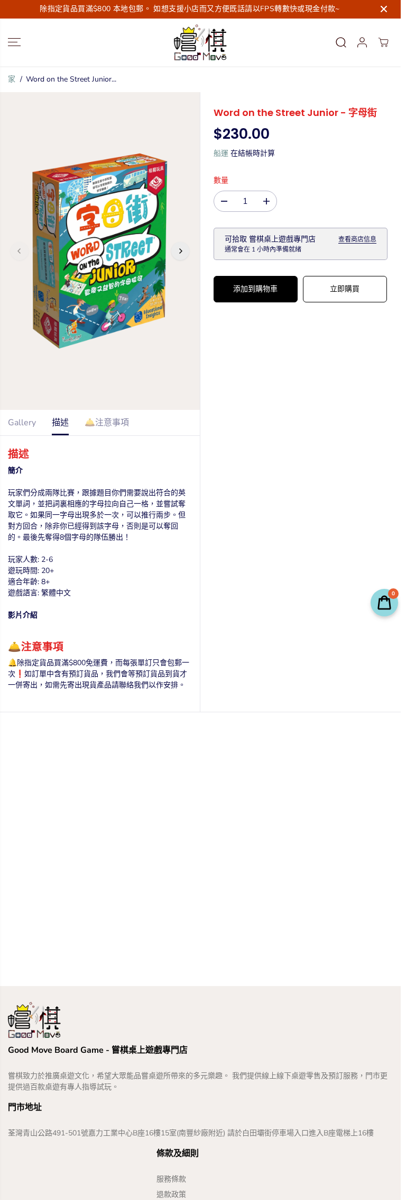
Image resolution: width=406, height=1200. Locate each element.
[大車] (383, 42)
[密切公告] (384, 9)
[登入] (362, 42)
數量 (221, 180)
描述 (60, 422)
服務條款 (171, 1179)
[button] (14, 42)
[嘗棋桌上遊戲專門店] (200, 42)
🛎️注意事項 (107, 422)
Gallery (22, 422)
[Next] (180, 251)
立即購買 (344, 289)
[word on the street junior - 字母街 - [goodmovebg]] (100, 251)
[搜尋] (340, 42)
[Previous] (20, 251)
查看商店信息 (357, 239)
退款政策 (171, 1194)
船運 (221, 153)
